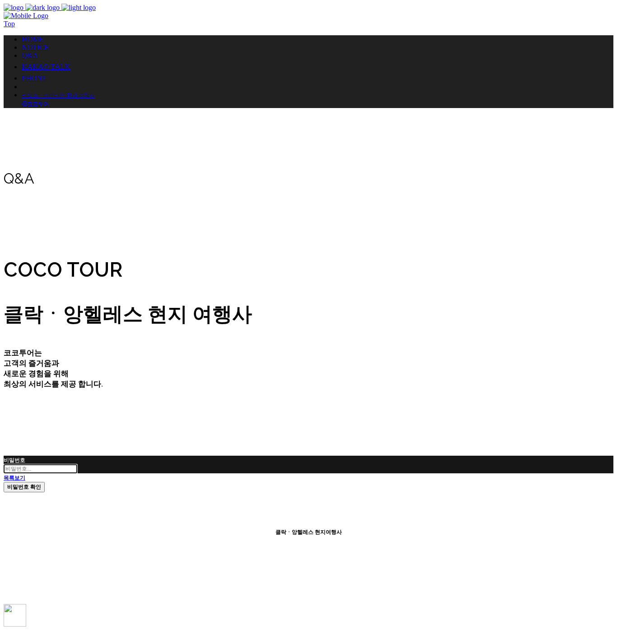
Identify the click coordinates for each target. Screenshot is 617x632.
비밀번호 (14, 460)
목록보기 (14, 478)
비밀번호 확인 (24, 487)
